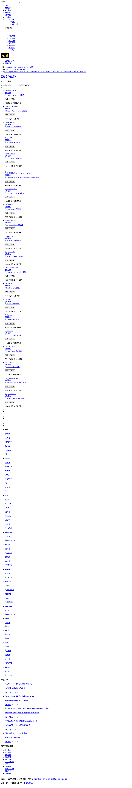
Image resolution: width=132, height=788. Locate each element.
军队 (75, 72)
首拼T (13, 76)
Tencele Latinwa (10, 154)
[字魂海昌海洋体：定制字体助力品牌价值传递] (21, 721)
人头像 (52, 72)
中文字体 (8, 8)
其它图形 (83, 72)
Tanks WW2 (8, 138)
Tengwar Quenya (10, 236)
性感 (71, 72)
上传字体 (8, 766)
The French (8, 315)
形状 (34, 72)
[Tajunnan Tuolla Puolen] (16, 111)
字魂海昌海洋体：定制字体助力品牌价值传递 (17, 725)
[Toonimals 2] (12, 304)
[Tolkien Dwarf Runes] (15, 272)
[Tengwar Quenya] (14, 240)
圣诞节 (11, 69)
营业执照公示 (28, 783)
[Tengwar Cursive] (14, 256)
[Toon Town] (12, 367)
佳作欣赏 (8, 692)
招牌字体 (8, 17)
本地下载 (11, 99)
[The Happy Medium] (15, 193)
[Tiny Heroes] (12, 288)
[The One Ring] (13, 335)
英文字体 (8, 10)
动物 (10, 72)
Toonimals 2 (8, 299)
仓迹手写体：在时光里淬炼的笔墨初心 (15, 688)
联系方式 (8, 771)
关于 (6, 764)
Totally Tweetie (9, 122)
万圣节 (15, 69)
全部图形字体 (9, 61)
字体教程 (12, 19)
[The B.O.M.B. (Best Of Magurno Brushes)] (22, 177)
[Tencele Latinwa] (14, 158)
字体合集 (12, 22)
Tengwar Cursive (10, 252)
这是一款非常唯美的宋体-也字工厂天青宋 (16, 700)
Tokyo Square (9, 204)
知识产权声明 (9, 769)
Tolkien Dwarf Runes (11, 267)
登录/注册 (8, 28)
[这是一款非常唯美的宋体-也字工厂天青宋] (19, 696)
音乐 (78, 72)
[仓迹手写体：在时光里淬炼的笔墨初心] (18, 684)
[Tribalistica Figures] (14, 95)
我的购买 (12, 43)
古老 (16, 72)
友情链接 (8, 773)
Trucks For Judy (10, 346)
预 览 (20, 85)
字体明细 (12, 36)
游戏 (31, 72)
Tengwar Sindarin (10, 220)
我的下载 (12, 48)
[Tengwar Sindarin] (14, 225)
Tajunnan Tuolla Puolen (12, 106)
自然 (42, 72)
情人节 (6, 69)
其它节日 (25, 69)
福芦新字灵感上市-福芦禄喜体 (13, 737)
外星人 (6, 72)
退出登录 (12, 50)
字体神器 (8, 15)
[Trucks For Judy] (13, 351)
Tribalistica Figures (10, 90)
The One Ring (9, 331)
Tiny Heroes (8, 283)
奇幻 (25, 72)
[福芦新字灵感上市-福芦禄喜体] (16, 733)
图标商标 (67, 72)
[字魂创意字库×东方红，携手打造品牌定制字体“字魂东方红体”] (27, 709)
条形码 (38, 72)
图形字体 (8, 12)
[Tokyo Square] (13, 209)
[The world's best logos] (15, 382)
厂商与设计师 (13, 24)
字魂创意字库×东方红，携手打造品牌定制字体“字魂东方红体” (22, 713)
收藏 (6, 99)
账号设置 (12, 41)
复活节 (20, 69)
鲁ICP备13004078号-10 (41, 779)
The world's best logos (11, 378)
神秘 (22, 72)
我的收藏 (12, 45)
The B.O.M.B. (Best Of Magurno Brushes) (18, 173)
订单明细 (12, 38)
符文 (19, 72)
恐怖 (28, 72)
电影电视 (61, 72)
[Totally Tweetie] (13, 127)
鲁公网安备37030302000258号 (59, 779)
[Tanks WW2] (12, 142)
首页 (6, 5)
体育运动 (47, 72)
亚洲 (13, 72)
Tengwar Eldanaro (10, 394)
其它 (32, 67)
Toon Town (8, 362)
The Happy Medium (11, 189)
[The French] (12, 319)
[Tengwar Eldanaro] (14, 398)
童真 (56, 72)
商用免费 (8, 63)
